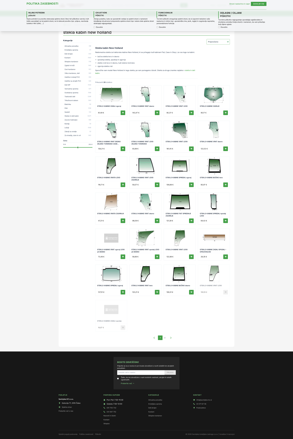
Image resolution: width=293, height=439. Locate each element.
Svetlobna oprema (78, 93)
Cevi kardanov (78, 69)
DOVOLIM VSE (258, 4)
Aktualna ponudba (78, 46)
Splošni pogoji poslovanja (68, 434)
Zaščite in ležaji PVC (78, 77)
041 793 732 (111, 408)
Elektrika (78, 104)
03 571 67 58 (201, 404)
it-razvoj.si (230, 434)
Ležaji (78, 128)
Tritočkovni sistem (78, 100)
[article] (111, 101)
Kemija (78, 124)
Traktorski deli (78, 96)
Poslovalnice (201, 408)
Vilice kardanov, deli (78, 73)
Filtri (78, 108)
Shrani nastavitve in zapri (239, 4)
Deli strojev (78, 54)
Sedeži (78, 112)
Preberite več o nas (66, 411)
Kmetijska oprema (78, 50)
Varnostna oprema (78, 89)
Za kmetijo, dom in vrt (78, 135)
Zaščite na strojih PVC (78, 81)
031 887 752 (111, 412)
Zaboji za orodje (78, 131)
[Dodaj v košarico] (123, 112)
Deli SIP (78, 85)
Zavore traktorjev (78, 120)
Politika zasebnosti (86, 434)
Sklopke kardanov (78, 62)
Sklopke (106, 423)
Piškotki (98, 434)
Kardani (78, 58)
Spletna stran (67, 407)
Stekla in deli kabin (78, 116)
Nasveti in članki (109, 416)
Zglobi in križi (78, 65)
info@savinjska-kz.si (204, 400)
